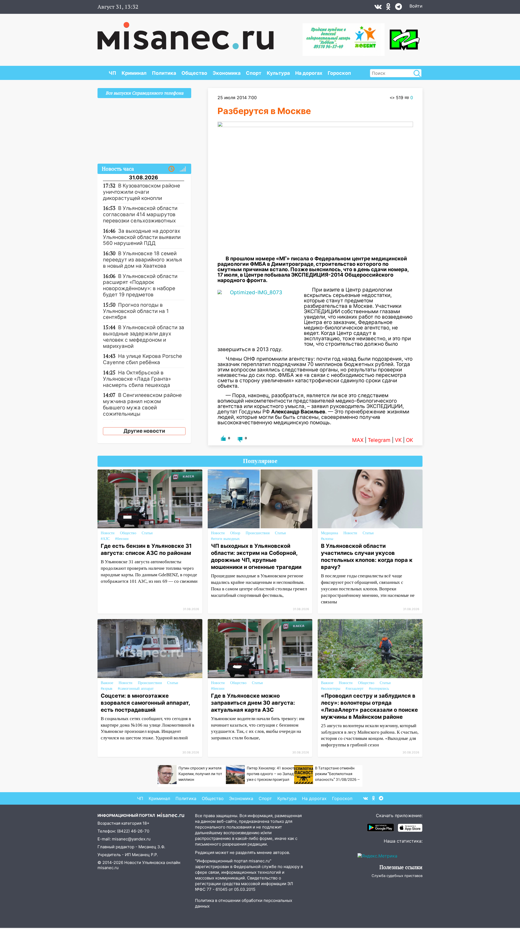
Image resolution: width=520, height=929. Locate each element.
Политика (164, 73)
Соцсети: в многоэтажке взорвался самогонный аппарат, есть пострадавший (145, 702)
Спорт (253, 73)
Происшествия (257, 533)
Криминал (134, 73)
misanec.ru (108, 867)
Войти (416, 6)
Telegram (379, 440)
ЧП (112, 73)
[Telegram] (398, 8)
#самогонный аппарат (136, 689)
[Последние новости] (171, 169)
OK (409, 440)
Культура (278, 73)
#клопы (327, 539)
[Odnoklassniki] (388, 8)
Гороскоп (339, 73)
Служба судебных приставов (397, 875)
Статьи (147, 533)
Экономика (226, 73)
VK (398, 440)
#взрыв (106, 689)
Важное (107, 683)
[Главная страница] (186, 33)
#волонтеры (330, 689)
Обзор (235, 533)
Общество (194, 73)
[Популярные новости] (183, 169)
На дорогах (308, 73)
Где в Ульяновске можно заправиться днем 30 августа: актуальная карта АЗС (253, 702)
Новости (108, 533)
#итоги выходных (225, 539)
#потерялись (379, 689)
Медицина (329, 533)
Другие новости (144, 431)
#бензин (122, 539)
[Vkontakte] (378, 8)
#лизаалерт (354, 689)
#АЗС (105, 539)
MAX (357, 440)
